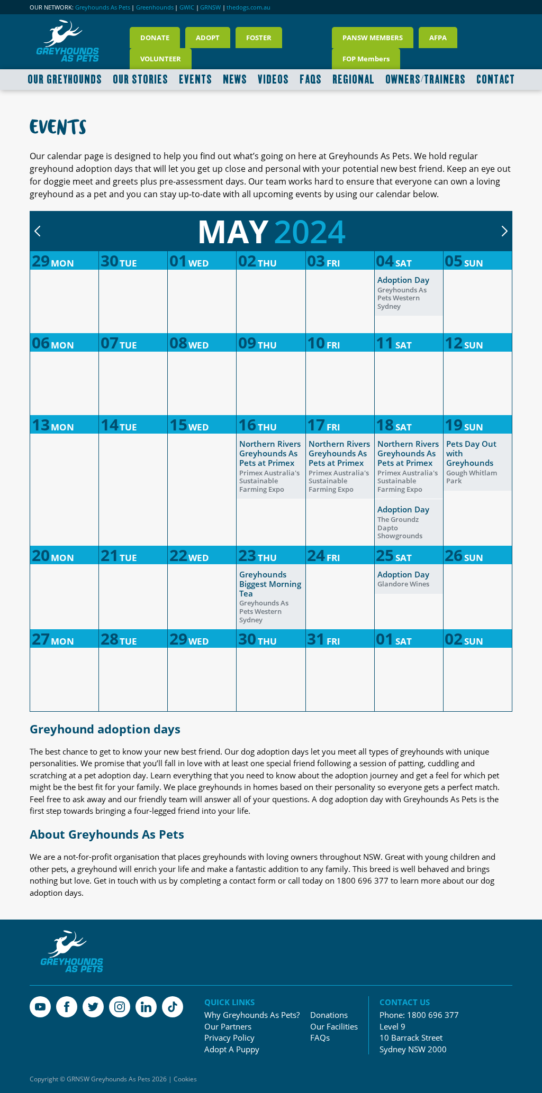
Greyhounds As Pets (102, 7)
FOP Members (366, 58)
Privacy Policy (229, 1037)
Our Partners (227, 1026)
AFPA (438, 37)
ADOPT (208, 37)
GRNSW (210, 7)
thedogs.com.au (248, 7)
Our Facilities (334, 1026)
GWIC (186, 7)
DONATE (154, 37)
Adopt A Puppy (231, 1049)
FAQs (320, 1037)
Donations (329, 1015)
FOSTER (259, 37)
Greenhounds (155, 7)
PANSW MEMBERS (372, 37)
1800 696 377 (433, 1014)
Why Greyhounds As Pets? (252, 1015)
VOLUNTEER (160, 58)
